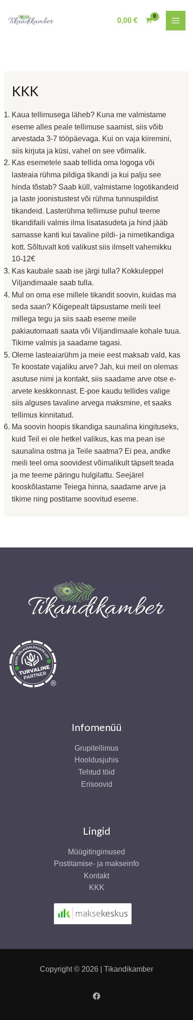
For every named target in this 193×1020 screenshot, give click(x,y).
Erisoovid (96, 784)
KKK (96, 887)
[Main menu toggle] (176, 20)
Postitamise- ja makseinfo (96, 864)
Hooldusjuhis (96, 760)
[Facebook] (96, 996)
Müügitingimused (96, 852)
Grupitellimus (96, 748)
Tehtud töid (96, 772)
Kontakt (96, 876)
